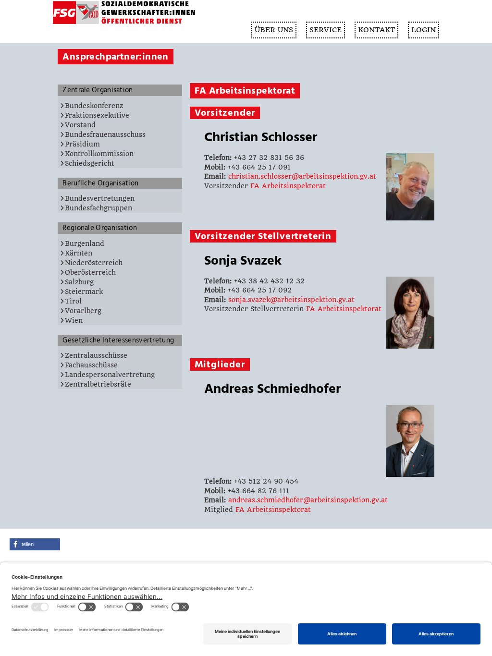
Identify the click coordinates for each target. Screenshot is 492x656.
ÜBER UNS (274, 29)
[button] (35, 544)
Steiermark (84, 291)
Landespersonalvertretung (110, 374)
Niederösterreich (94, 263)
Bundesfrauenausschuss (105, 134)
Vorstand (80, 125)
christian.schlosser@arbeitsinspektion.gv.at (302, 176)
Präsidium (82, 144)
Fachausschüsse (91, 365)
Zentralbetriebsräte (98, 384)
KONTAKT (376, 29)
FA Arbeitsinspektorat (288, 186)
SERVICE (325, 29)
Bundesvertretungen (100, 198)
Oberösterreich (90, 272)
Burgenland (84, 243)
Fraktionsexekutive (97, 115)
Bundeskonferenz (94, 105)
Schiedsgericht (89, 163)
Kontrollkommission (99, 154)
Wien (74, 320)
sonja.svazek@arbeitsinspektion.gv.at (291, 300)
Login (423, 29)
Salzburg (79, 282)
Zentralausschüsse (96, 355)
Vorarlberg (83, 311)
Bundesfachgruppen (98, 208)
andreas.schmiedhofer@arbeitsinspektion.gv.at (308, 500)
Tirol (73, 301)
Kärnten (78, 253)
